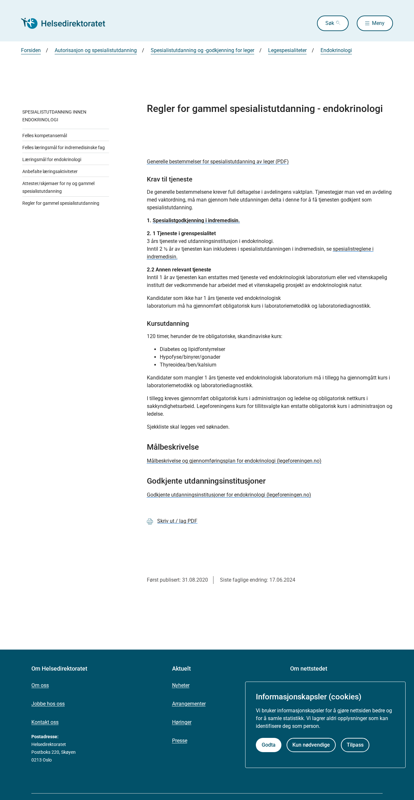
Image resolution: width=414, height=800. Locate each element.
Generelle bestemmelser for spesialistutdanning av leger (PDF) (218, 162)
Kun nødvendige (311, 745)
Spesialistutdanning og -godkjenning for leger (202, 50)
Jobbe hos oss (48, 704)
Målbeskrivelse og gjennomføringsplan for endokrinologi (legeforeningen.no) (234, 461)
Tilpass (355, 745)
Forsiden (31, 50)
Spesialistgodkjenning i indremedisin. (196, 220)
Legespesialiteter (287, 50)
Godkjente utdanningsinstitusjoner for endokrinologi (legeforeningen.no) (229, 495)
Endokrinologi (336, 50)
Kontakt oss (45, 722)
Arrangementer (189, 704)
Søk (329, 23)
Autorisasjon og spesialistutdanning (96, 50)
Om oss (40, 685)
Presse (179, 741)
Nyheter (181, 685)
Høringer (181, 722)
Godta (269, 745)
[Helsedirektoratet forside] (67, 23)
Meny (378, 23)
